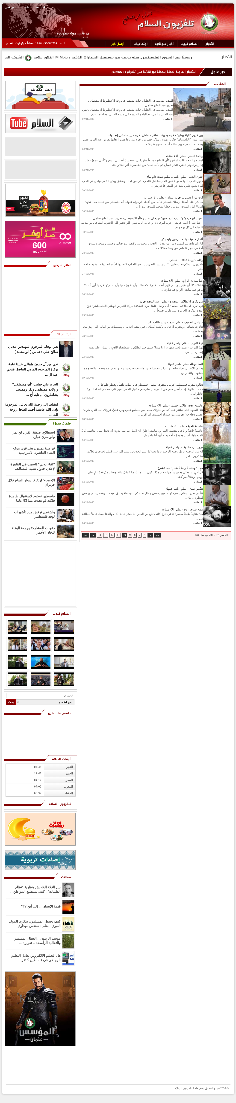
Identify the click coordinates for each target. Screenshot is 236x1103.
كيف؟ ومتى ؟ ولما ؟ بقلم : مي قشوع (180, 468)
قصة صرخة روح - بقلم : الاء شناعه (182, 509)
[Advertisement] (41, 298)
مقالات (66, 877)
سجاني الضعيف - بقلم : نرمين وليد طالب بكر (175, 322)
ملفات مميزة (62, 423)
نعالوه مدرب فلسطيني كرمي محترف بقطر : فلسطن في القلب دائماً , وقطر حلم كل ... (150, 384)
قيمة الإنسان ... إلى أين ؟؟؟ (41, 906)
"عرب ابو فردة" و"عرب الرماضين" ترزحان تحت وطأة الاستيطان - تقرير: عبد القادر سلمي (148, 218)
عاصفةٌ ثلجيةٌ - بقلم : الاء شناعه (184, 426)
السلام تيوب (62, 614)
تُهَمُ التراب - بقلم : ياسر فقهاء (184, 343)
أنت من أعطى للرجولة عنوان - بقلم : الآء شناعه (173, 197)
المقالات (167, 119)
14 (99, 535)
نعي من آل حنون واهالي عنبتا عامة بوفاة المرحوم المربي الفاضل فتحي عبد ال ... (32, 349)
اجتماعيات (64, 334)
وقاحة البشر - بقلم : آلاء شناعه (184, 156)
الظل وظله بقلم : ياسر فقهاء (185, 364)
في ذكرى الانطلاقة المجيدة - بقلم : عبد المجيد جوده (171, 301)
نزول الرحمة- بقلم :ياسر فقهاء (184, 447)
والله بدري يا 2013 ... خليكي (186, 260)
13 (105, 535)
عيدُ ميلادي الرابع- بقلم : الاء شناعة (181, 280)
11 (118, 535)
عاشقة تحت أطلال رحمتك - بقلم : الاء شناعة (175, 405)
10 (124, 535)
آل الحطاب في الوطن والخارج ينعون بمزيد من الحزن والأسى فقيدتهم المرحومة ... (32, 409)
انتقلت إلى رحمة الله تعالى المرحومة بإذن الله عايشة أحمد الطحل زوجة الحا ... (31, 389)
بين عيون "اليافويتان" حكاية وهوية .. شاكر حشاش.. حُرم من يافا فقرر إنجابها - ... (154, 135)
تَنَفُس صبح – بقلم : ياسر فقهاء (184, 488)
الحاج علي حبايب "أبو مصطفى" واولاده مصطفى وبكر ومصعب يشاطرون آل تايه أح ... (35, 369)
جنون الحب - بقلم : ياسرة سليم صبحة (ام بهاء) (174, 176)
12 (112, 535)
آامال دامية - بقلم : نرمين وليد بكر (182, 239)
